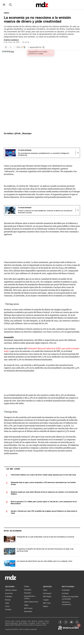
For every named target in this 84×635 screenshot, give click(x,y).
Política (26, 586)
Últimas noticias (11, 590)
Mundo (7, 600)
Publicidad (65, 590)
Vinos (7, 606)
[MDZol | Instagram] (66, 622)
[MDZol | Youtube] (71, 622)
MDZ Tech (47, 603)
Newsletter (28, 611)
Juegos (46, 600)
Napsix (45, 606)
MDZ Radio (47, 597)
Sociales (8, 609)
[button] (4, 4)
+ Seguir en (19, 47)
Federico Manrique (11, 40)
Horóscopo (47, 593)
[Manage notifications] (79, 625)
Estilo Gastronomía (31, 602)
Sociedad (27, 590)
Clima (45, 590)
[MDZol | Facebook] (60, 622)
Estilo (7, 603)
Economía (9, 593)
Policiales (8, 597)
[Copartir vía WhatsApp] (6, 47)
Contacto (65, 593)
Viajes (26, 605)
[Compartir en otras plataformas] (11, 47)
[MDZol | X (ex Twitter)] (77, 622)
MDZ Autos (28, 608)
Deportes (27, 593)
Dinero (6, 13)
